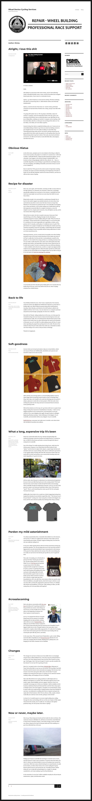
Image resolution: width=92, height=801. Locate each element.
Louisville (15, 721)
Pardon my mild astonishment (28, 531)
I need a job (10, 307)
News (9, 154)
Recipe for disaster (20, 183)
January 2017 (68, 113)
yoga (9, 611)
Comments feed (69, 138)
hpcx (14, 442)
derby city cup (11, 441)
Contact (77, 9)
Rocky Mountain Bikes (13, 610)
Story (82, 9)
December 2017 (69, 107)
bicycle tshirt (11, 440)
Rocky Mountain (45, 637)
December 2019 (69, 104)
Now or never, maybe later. (25, 712)
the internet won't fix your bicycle (12, 445)
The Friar (33, 563)
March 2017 (68, 112)
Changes (14, 650)
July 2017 (67, 109)
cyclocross (16, 440)
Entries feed (68, 137)
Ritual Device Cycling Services (22, 9)
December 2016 (69, 115)
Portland (10, 722)
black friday (10, 306)
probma (10, 192)
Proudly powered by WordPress (27, 795)
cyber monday (16, 306)
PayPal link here (27, 420)
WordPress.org (69, 139)
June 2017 (68, 111)
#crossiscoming (18, 599)
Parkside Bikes (38, 622)
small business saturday (13, 352)
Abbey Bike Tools (11, 540)
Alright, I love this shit (22, 49)
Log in (67, 135)
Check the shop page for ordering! (41, 252)
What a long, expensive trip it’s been (32, 431)
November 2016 (69, 116)
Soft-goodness (17, 344)
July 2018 (67, 105)
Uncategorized (11, 55)
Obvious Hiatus (18, 147)
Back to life (15, 297)
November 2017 (69, 108)
